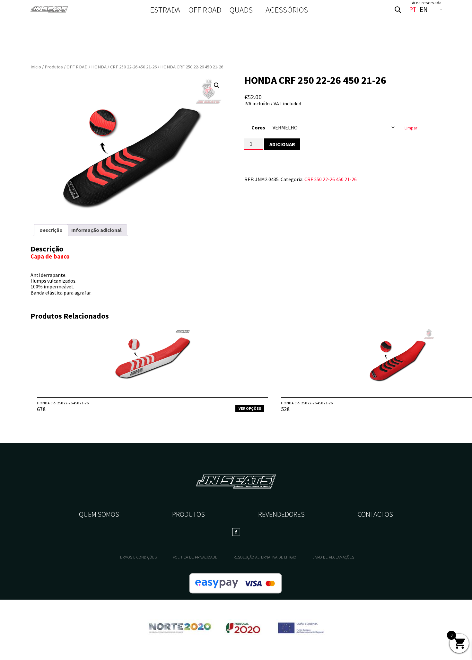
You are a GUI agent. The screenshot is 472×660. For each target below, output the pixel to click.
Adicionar (282, 144)
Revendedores (281, 514)
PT (412, 10)
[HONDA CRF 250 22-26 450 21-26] (152, 362)
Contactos (375, 514)
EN (424, 10)
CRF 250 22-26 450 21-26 (133, 67)
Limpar (411, 128)
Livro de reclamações (333, 557)
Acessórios (287, 9)
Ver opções (250, 408)
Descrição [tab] (51, 230)
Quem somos (99, 514)
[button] (217, 85)
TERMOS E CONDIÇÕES (137, 557)
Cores (258, 127)
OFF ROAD (204, 9)
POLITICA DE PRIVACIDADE (195, 557)
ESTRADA (165, 9)
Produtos (54, 67)
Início (36, 67)
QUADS (241, 9)
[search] (398, 9)
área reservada (426, 2)
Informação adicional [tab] (96, 230)
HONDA (99, 67)
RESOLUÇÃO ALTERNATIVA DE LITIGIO (264, 557)
